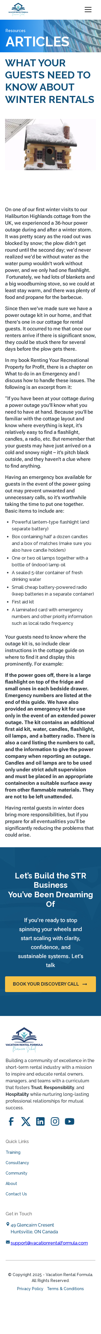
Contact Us (16, 1194)
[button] (87, 9)
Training (13, 1152)
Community (16, 1173)
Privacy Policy (30, 1288)
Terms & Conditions (65, 1288)
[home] (18, 9)
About (11, 1183)
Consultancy (17, 1163)
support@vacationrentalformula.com (49, 1243)
